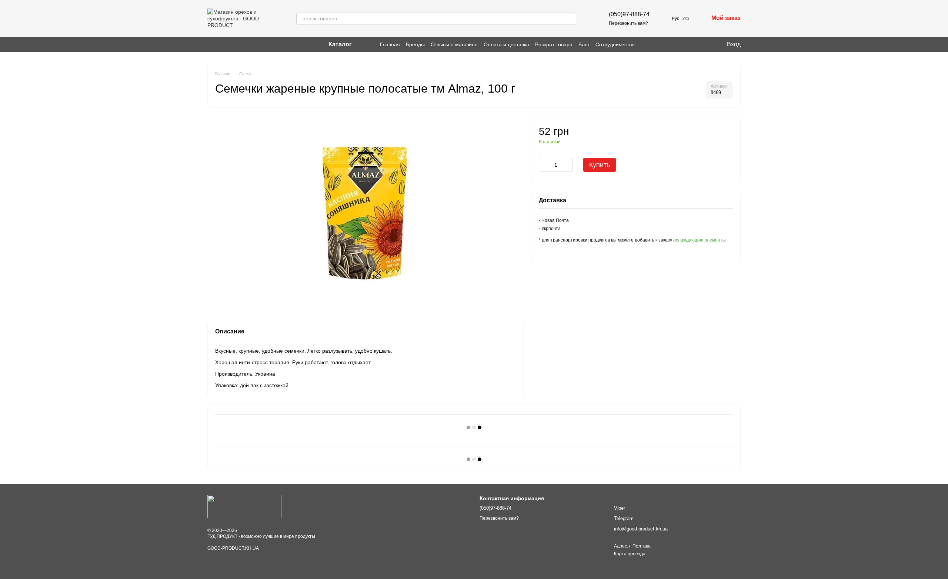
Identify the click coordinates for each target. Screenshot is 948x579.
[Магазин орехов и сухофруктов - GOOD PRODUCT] (244, 506)
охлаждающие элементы (699, 240)
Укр (685, 18)
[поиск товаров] (570, 18)
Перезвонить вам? (628, 23)
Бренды (415, 44)
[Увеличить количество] (567, 165)
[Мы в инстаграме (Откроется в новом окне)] (210, 44)
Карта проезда (629, 553)
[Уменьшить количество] (544, 165)
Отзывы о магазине (454, 44)
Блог (584, 44)
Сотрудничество (615, 44)
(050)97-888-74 (629, 14)
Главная (390, 44)
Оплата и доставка (506, 44)
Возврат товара (554, 44)
